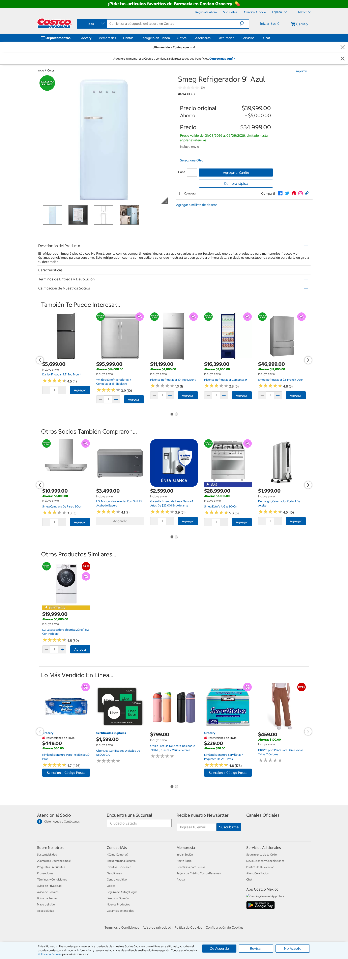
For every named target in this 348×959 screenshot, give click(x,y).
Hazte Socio (184, 861)
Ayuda (181, 879)
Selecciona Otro (191, 160)
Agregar (80, 390)
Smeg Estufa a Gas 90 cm (220, 506)
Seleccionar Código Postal (66, 773)
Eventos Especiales (119, 867)
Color (50, 70)
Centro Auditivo (117, 879)
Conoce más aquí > (222, 58)
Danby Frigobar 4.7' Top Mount (61, 374)
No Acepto (292, 948)
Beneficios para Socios (191, 867)
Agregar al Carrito (236, 173)
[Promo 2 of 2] (176, 414)
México (302, 12)
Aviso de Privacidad (49, 886)
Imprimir (301, 71)
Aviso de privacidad (157, 927)
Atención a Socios (257, 873)
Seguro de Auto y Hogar (122, 892)
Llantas (128, 38)
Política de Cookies (50, 954)
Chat (266, 38)
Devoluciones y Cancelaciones (265, 861)
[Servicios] (255, 38)
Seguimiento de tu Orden (262, 854)
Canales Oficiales (263, 815)
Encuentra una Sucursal (129, 815)
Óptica (181, 38)
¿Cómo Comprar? (117, 854)
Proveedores (45, 873)
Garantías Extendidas (120, 910)
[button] (244, 24)
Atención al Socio (54, 815)
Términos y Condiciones (52, 879)
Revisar (256, 948)
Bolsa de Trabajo (47, 898)
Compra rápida (236, 183)
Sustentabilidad (47, 854)
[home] (54, 23)
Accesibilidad (45, 910)
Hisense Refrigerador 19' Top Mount (173, 379)
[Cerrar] (343, 47)
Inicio (40, 70)
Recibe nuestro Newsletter (203, 815)
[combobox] (92, 24)
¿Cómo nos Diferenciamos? (54, 861)
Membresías (107, 38)
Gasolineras (202, 38)
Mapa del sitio (46, 904)
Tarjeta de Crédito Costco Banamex (199, 873)
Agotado (120, 521)
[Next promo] (308, 360)
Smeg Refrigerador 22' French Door (280, 379)
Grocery (85, 38)
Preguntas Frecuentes (51, 867)
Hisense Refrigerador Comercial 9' (226, 379)
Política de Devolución (260, 867)
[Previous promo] (40, 360)
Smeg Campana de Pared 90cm (62, 506)
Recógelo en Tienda (155, 38)
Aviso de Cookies (48, 892)
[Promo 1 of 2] (171, 414)
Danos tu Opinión (118, 898)
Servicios (248, 38)
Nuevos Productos (118, 904)
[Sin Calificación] (189, 87)
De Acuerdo (219, 948)
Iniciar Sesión (271, 23)
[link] (280, 193)
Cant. (182, 172)
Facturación (226, 38)
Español (277, 12)
